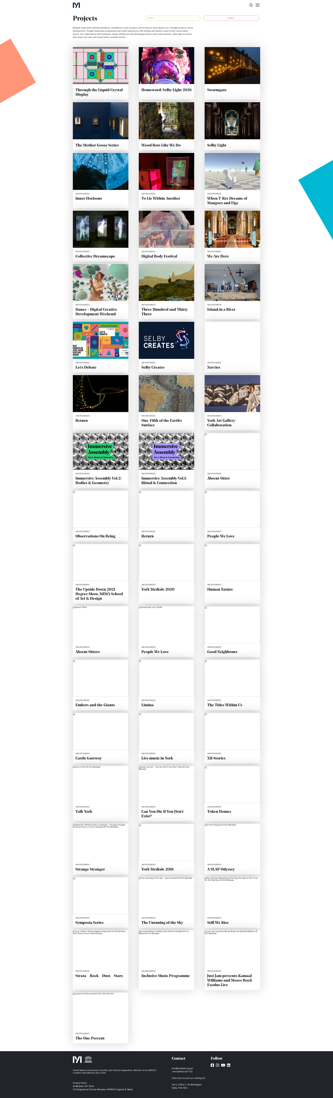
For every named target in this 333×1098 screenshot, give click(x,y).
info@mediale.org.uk (182, 1068)
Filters (231, 18)
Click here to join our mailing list (188, 1078)
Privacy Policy (80, 1083)
